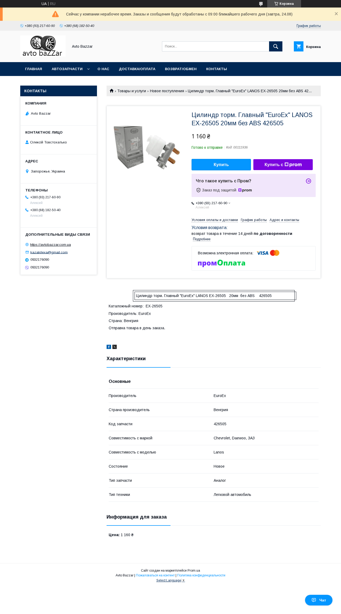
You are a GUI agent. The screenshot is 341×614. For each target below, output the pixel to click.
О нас (103, 69)
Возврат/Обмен (181, 69)
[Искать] (275, 46)
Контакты (216, 69)
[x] (114, 348)
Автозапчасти (67, 69)
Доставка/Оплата (137, 69)
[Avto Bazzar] (43, 55)
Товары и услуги (131, 91)
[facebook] (109, 348)
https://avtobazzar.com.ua (50, 245)
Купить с (274, 164)
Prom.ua (194, 570)
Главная (33, 69)
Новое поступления (167, 91)
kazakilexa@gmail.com (49, 252)
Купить (221, 164)
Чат (322, 600)
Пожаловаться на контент (155, 575)
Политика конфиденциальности (201, 575)
